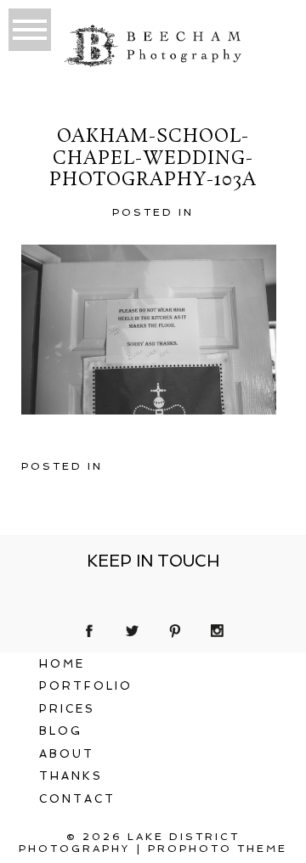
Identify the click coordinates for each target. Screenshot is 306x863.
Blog (60, 731)
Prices (67, 708)
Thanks (71, 776)
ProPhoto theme (217, 849)
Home (62, 663)
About (66, 753)
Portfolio (86, 686)
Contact (77, 798)
